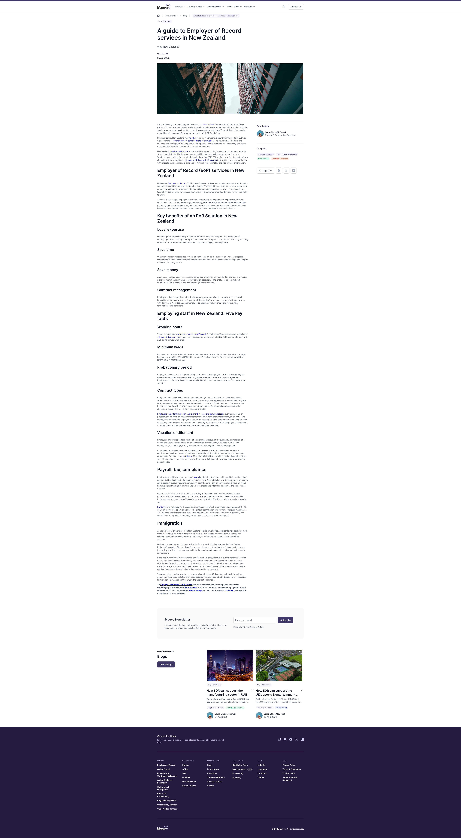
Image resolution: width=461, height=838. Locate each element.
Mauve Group (195, 590)
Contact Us (296, 6)
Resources (212, 773)
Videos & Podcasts (216, 777)
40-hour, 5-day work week (169, 337)
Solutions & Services (280, 159)
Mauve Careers (242, 769)
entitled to (187, 456)
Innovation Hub (214, 6)
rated (191, 138)
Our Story (236, 778)
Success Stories (214, 781)
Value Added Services (167, 809)
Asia (184, 773)
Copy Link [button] (267, 170)
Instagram (262, 769)
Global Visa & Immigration (287, 154)
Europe (185, 765)
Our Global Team (240, 765)
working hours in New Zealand (192, 334)
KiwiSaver (161, 507)
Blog (185, 16)
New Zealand (208, 124)
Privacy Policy (257, 627)
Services (179, 6)
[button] (284, 6)
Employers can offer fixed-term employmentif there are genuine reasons (190, 414)
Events (210, 785)
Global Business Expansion (164, 781)
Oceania (186, 777)
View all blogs (166, 664)
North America (189, 781)
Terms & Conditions (291, 769)
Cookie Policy (288, 773)
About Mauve (232, 6)
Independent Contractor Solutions (167, 774)
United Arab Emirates (235, 708)
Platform (248, 6)
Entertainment (281, 708)
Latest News (213, 769)
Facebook (262, 773)
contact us (230, 590)
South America (189, 785)
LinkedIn (261, 765)
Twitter (261, 777)
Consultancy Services (167, 805)
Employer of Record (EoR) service (201, 160)
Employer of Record (177, 183)
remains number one (179, 151)
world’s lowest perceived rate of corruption (194, 141)
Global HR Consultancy (163, 795)
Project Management (166, 800)
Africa (185, 769)
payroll (197, 477)
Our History (237, 773)
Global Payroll (163, 769)
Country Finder (195, 6)
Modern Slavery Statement (289, 778)
